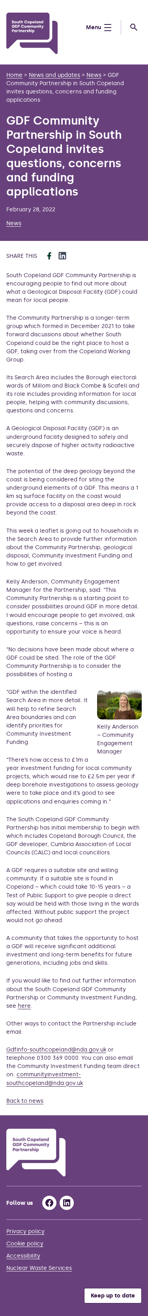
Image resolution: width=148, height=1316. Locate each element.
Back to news (24, 1101)
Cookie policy (24, 1243)
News (13, 223)
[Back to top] (132, 1099)
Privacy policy (25, 1231)
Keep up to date (113, 1295)
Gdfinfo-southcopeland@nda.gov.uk (56, 1049)
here (24, 1006)
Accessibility (23, 1256)
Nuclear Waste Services (39, 1268)
